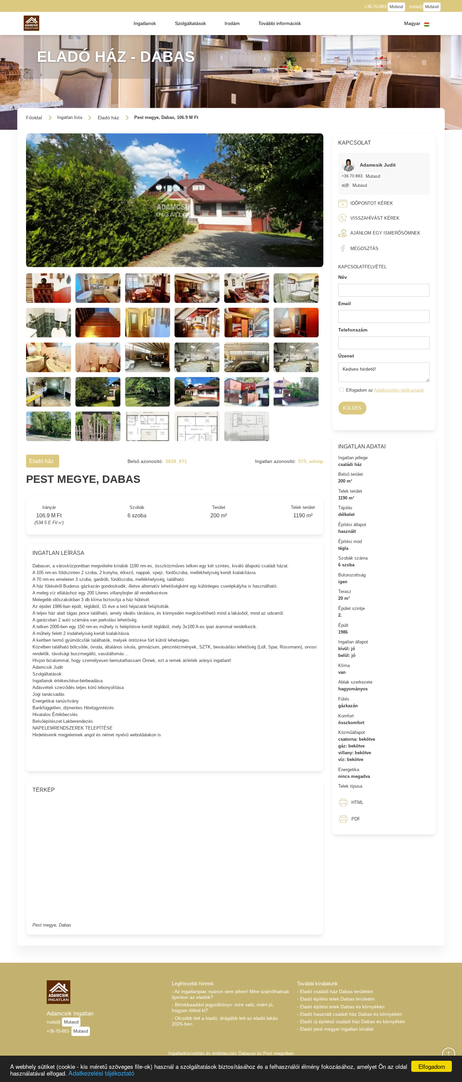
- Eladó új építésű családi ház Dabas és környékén (351, 1021)
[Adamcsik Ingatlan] (31, 23)
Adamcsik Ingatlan (70, 1013)
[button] (145, 23)
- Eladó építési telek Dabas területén (336, 999)
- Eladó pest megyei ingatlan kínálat (335, 1029)
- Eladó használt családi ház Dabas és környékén (349, 1014)
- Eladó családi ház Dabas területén (335, 991)
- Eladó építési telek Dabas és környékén (341, 1006)
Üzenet (346, 356)
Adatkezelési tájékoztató (101, 1072)
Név (342, 277)
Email (344, 303)
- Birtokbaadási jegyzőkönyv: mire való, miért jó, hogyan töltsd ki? (223, 1007)
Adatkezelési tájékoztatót (399, 390)
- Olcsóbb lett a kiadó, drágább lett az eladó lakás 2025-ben (225, 1021)
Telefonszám (352, 329)
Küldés (352, 408)
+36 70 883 (353, 176)
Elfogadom (431, 1066)
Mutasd (396, 7)
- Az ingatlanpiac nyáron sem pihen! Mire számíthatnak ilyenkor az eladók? (230, 994)
